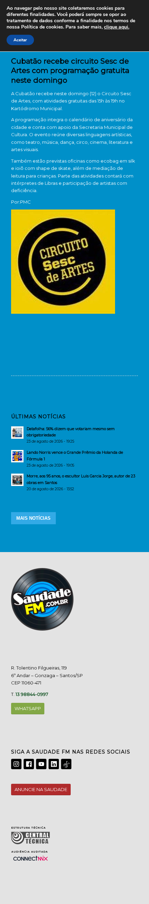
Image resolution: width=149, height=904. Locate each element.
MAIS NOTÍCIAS (33, 518)
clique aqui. (116, 27)
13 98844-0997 (32, 694)
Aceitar (20, 40)
